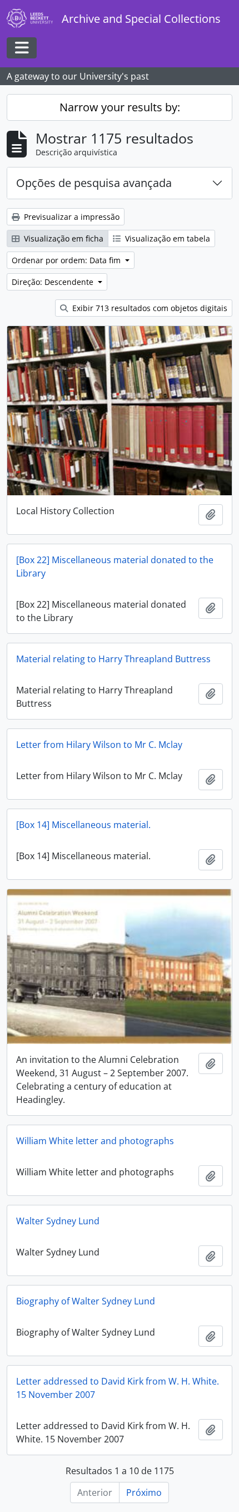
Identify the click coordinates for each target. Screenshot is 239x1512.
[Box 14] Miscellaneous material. (83, 825)
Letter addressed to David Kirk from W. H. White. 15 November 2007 (117, 1388)
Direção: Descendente (54, 282)
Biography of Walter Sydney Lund (85, 1301)
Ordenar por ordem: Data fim (67, 260)
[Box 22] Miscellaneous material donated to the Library (114, 566)
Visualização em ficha (62, 238)
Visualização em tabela (166, 238)
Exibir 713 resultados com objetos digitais (148, 308)
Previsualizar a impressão (71, 216)
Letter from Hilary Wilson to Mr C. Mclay (99, 744)
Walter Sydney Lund (57, 1221)
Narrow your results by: (119, 107)
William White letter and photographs (95, 1141)
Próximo (144, 1492)
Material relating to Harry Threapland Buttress (113, 659)
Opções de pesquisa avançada (94, 182)
